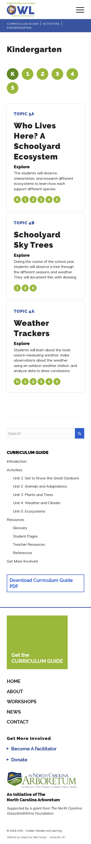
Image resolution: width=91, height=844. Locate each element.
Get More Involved (22, 561)
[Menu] (77, 9)
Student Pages (25, 536)
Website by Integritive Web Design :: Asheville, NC (36, 837)
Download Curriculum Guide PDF (41, 583)
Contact (17, 722)
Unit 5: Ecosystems (29, 511)
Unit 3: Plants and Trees (33, 494)
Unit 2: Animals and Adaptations (40, 486)
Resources (15, 519)
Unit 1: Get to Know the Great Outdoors (46, 478)
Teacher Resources (29, 544)
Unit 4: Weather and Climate (36, 502)
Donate (19, 760)
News (14, 712)
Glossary (20, 527)
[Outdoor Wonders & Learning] (38, 9)
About (15, 691)
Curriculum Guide (28, 452)
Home (14, 681)
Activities (14, 470)
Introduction (17, 461)
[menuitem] (77, 9)
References (22, 552)
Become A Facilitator (34, 749)
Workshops (21, 701)
